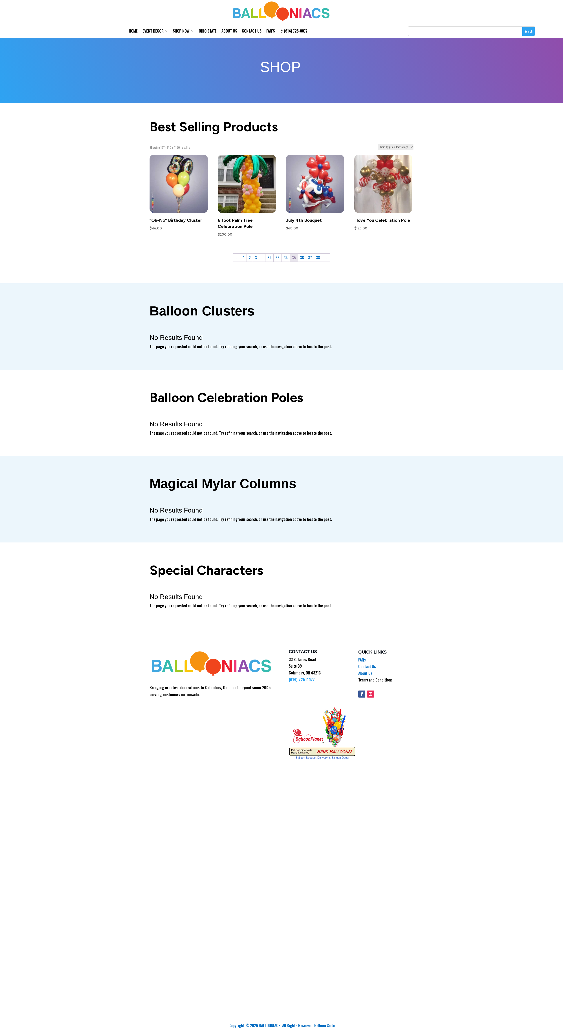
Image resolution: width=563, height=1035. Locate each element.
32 (269, 257)
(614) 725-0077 (302, 679)
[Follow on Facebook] (361, 694)
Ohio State (208, 31)
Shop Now (181, 31)
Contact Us (251, 31)
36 (302, 257)
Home (133, 31)
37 (310, 257)
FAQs (362, 660)
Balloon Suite (324, 1025)
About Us (229, 31)
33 (278, 257)
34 (286, 257)
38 (318, 257)
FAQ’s (270, 31)
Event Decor (153, 31)
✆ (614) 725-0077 (293, 31)
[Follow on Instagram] (370, 694)
